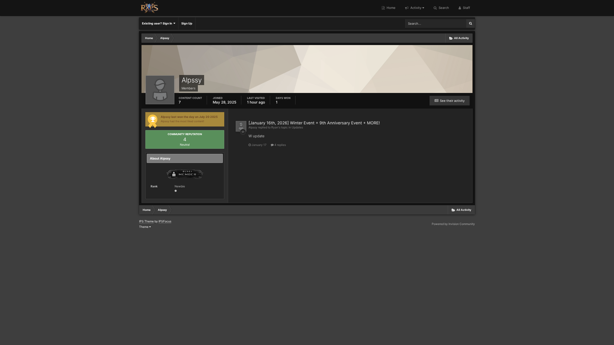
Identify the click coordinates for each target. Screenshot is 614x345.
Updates (297, 127)
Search (443, 8)
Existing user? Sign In (157, 23)
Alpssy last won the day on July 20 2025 (189, 117)
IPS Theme (146, 221)
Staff (466, 8)
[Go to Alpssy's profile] (241, 126)
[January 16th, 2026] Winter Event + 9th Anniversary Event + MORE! (314, 123)
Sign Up (186, 23)
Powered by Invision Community (453, 224)
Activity (415, 8)
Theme (144, 227)
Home (391, 8)
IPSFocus (165, 221)
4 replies (280, 145)
